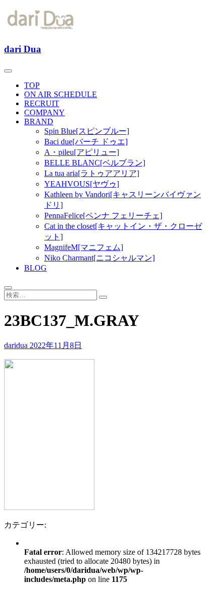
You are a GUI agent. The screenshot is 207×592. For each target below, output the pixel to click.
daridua (17, 345)
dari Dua (22, 49)
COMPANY (44, 112)
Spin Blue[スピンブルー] (86, 131)
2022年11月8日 (56, 345)
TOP (32, 85)
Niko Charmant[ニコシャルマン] (99, 257)
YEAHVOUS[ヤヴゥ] (81, 184)
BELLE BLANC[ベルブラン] (94, 162)
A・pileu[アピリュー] (81, 152)
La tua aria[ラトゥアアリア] (91, 173)
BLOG (35, 268)
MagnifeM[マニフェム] (83, 247)
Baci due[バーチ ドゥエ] (86, 141)
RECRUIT (41, 103)
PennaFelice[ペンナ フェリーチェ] (103, 215)
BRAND (38, 121)
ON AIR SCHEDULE (60, 94)
